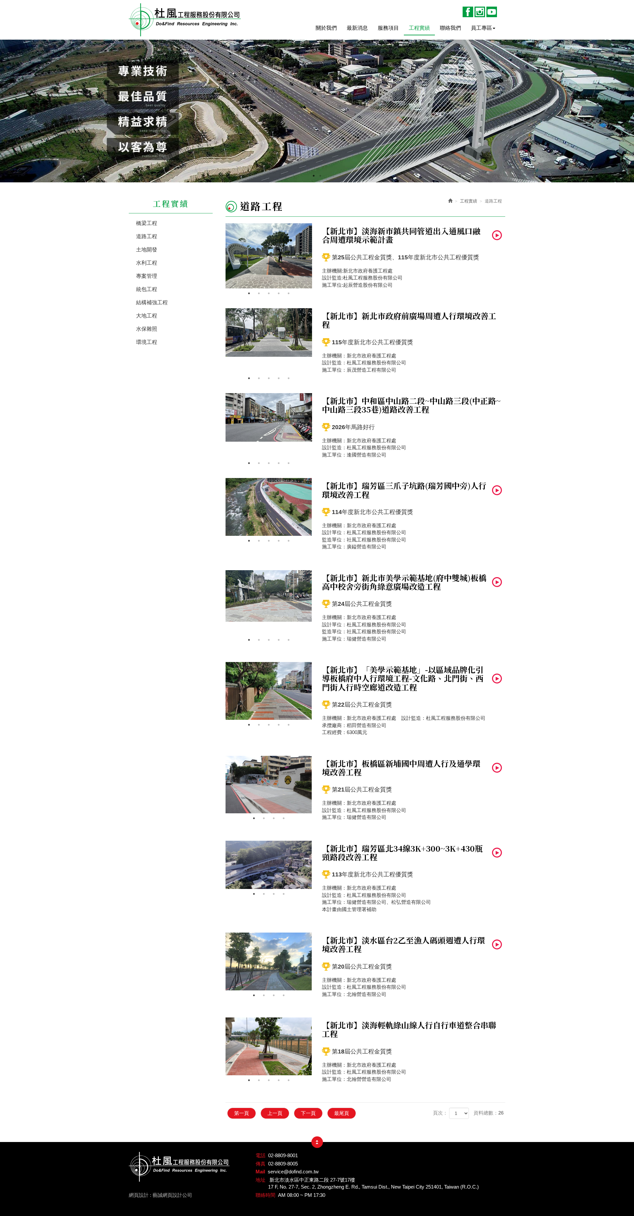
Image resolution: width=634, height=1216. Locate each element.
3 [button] (268, 293)
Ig (480, 12)
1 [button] (313, 174)
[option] (317, 111)
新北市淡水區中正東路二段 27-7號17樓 (312, 1180)
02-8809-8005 (283, 1163)
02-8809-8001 (283, 1155)
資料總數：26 (489, 1113)
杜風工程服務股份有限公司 (185, 19)
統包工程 (146, 289)
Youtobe (491, 12)
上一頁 (274, 1113)
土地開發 (146, 249)
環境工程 (146, 342)
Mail (260, 1171)
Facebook (468, 12)
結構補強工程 (152, 302)
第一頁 (241, 1113)
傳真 (260, 1163)
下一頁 (308, 1113)
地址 (260, 1180)
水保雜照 (146, 329)
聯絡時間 (265, 1195)
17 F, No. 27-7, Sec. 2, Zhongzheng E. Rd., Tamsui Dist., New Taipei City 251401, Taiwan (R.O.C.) (373, 1187)
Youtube (497, 235)
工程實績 (468, 201)
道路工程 (146, 236)
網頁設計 (139, 1195)
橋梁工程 (146, 223)
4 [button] (278, 293)
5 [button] (288, 293)
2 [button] (320, 174)
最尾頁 (341, 1113)
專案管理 (146, 276)
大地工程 (146, 315)
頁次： (440, 1113)
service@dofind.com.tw (293, 1171)
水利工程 (146, 263)
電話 (260, 1155)
